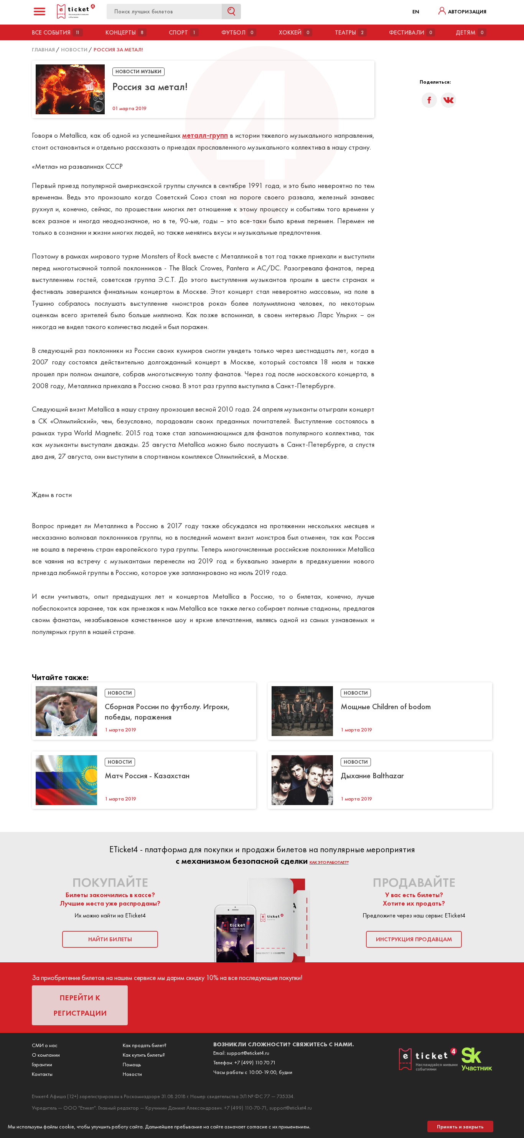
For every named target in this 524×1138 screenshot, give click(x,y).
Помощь (132, 1064)
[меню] (39, 11)
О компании (46, 1054)
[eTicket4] (76, 17)
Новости (132, 1073)
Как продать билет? (144, 1045)
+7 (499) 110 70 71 (255, 1062)
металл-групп (205, 135)
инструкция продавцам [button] (414, 939)
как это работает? (329, 862)
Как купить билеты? (144, 1054)
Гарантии (42, 1064)
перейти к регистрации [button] (80, 1005)
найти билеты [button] (110, 939)
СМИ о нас (45, 1045)
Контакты (42, 1073)
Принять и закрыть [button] (460, 1126)
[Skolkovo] (476, 1068)
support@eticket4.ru (248, 1052)
